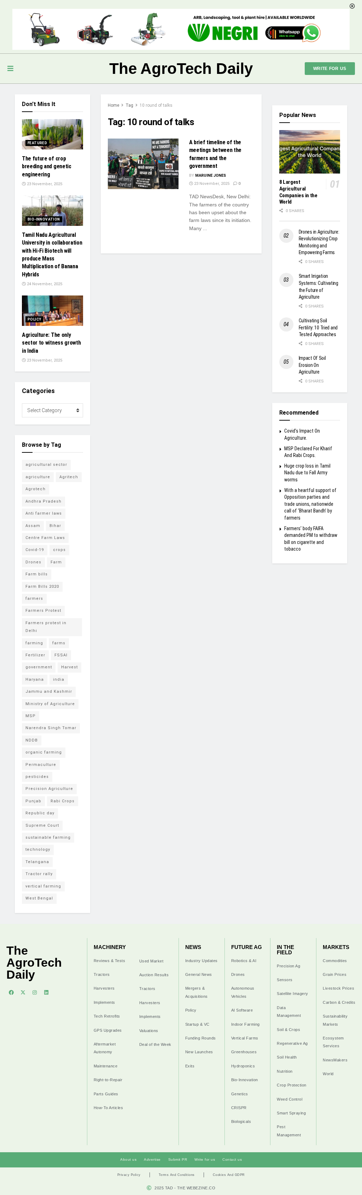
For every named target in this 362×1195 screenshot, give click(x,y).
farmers (34, 598)
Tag (129, 105)
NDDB (31, 740)
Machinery (110, 947)
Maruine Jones (210, 175)
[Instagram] (35, 992)
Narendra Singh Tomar (50, 728)
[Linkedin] (46, 992)
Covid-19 (34, 549)
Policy (34, 319)
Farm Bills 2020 (42, 586)
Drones (33, 562)
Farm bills (36, 574)
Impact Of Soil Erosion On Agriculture (312, 365)
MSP (30, 716)
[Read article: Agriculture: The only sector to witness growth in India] (52, 310)
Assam (32, 525)
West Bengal (39, 898)
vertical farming (43, 886)
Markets (336, 947)
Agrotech (35, 489)
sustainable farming (48, 837)
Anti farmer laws (43, 513)
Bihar (55, 525)
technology (37, 849)
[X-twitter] (23, 992)
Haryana (34, 679)
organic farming (43, 752)
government (38, 667)
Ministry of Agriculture (50, 704)
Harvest (69, 667)
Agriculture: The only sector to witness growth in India (51, 343)
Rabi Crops (63, 801)
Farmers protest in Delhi (45, 627)
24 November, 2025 (44, 284)
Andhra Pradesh (43, 501)
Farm (56, 562)
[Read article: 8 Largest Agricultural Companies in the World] (309, 152)
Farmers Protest (43, 610)
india (58, 679)
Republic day (39, 813)
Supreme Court (42, 825)
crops (59, 549)
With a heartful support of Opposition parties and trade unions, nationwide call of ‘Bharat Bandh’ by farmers (310, 504)
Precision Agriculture (49, 788)
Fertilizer (35, 655)
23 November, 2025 (211, 183)
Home (113, 105)
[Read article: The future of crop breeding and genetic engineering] (52, 134)
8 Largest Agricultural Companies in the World (298, 192)
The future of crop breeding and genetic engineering (46, 166)
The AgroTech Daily (181, 68)
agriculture (37, 477)
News (193, 947)
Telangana (37, 862)
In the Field (285, 949)
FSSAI (61, 655)
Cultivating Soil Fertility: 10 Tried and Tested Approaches (318, 327)
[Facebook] (11, 992)
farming (34, 643)
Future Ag (246, 947)
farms (58, 643)
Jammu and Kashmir (48, 691)
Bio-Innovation (44, 219)
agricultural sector (46, 464)
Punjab (33, 801)
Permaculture (40, 764)
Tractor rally (39, 874)
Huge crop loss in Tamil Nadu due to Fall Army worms (307, 472)
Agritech (68, 477)
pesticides (37, 776)
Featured (37, 143)
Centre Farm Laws (45, 537)
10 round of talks (156, 105)
